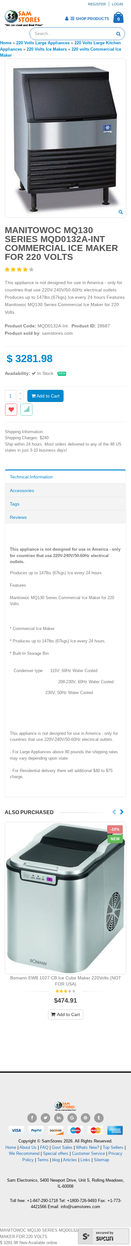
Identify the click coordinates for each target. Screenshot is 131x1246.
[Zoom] (121, 212)
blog (56, 1159)
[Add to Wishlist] (11, 410)
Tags (14, 503)
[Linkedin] (59, 1118)
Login (117, 4)
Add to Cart (47, 395)
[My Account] (67, 18)
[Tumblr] (99, 1118)
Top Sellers (113, 1147)
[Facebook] (32, 1118)
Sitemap (101, 1159)
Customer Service (88, 1153)
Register (97, 4)
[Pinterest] (85, 1118)
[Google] (72, 1118)
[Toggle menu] (50, 16)
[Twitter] (45, 1118)
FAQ (44, 1147)
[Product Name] (65, 898)
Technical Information (31, 476)
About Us (28, 1147)
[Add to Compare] (26, 410)
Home (10, 1147)
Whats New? (87, 1147)
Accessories (22, 490)
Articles (70, 1159)
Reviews (18, 517)
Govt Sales (62, 1147)
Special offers (55, 1153)
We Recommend (24, 1153)
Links (85, 1159)
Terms (43, 1159)
